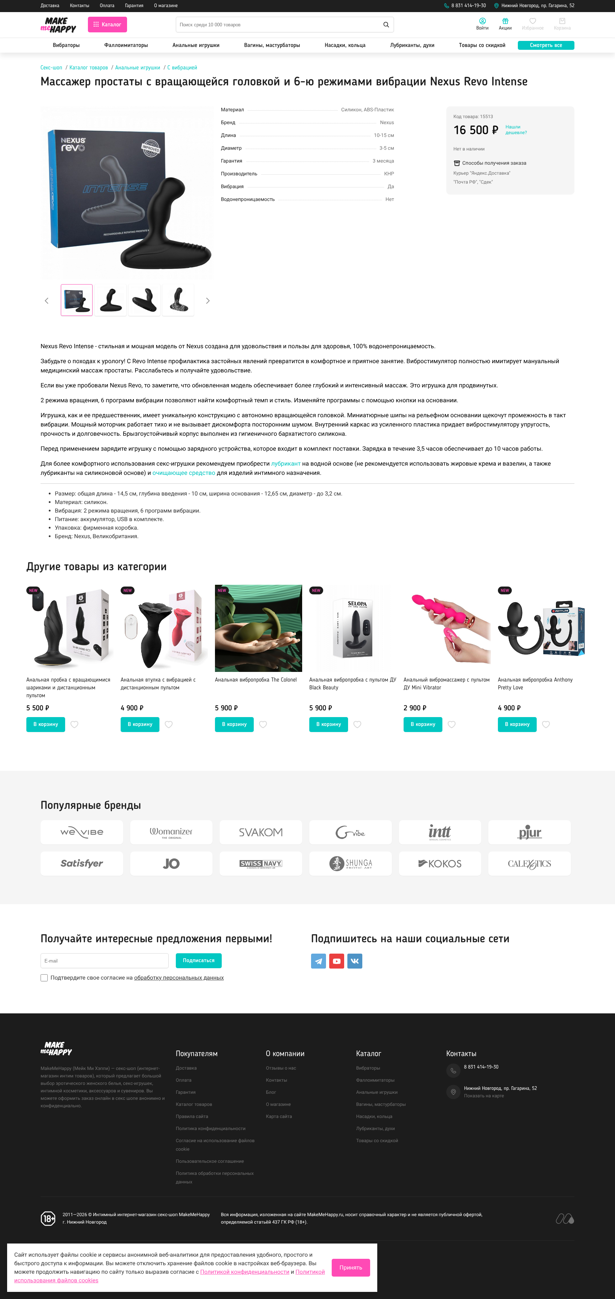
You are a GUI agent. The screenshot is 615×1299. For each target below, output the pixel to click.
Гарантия (134, 6)
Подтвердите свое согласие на (137, 977)
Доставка (50, 6)
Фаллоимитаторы (126, 45)
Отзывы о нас (281, 1068)
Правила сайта (192, 1116)
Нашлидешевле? (516, 130)
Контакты (79, 6)
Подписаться (199, 961)
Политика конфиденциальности (211, 1128)
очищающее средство (183, 473)
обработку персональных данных (179, 977)
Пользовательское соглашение (210, 1161)
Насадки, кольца (345, 45)
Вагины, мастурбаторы (272, 45)
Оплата (107, 6)
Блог (271, 1092)
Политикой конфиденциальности (245, 1271)
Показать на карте (484, 1096)
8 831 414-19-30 (469, 6)
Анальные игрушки (196, 45)
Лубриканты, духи (412, 45)
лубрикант (286, 463)
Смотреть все (546, 45)
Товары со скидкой (482, 45)
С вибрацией (183, 68)
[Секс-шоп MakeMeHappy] (58, 26)
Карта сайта (279, 1116)
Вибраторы (66, 45)
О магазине (166, 6)
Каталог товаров (88, 68)
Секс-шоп (51, 68)
